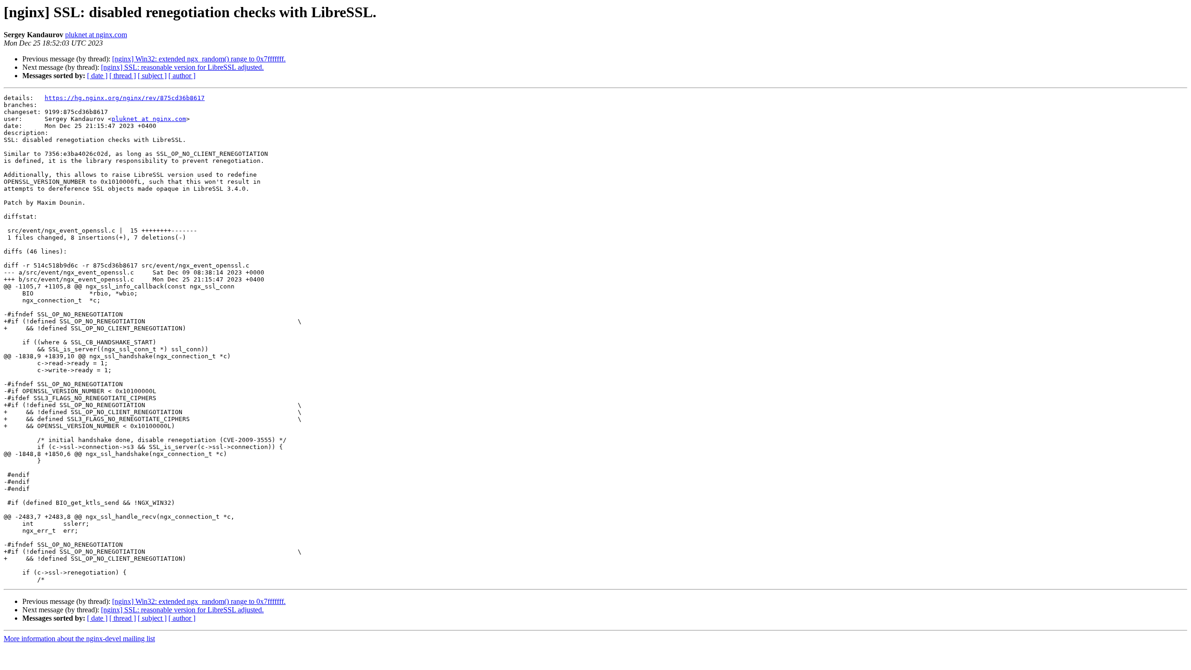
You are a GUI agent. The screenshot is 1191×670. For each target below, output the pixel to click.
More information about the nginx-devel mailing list (79, 639)
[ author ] (181, 76)
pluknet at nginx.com (96, 35)
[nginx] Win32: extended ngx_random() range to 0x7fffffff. (199, 59)
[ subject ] (152, 76)
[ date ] (97, 76)
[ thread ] (122, 76)
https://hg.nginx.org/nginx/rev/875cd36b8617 (125, 97)
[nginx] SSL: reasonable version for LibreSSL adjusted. (182, 67)
